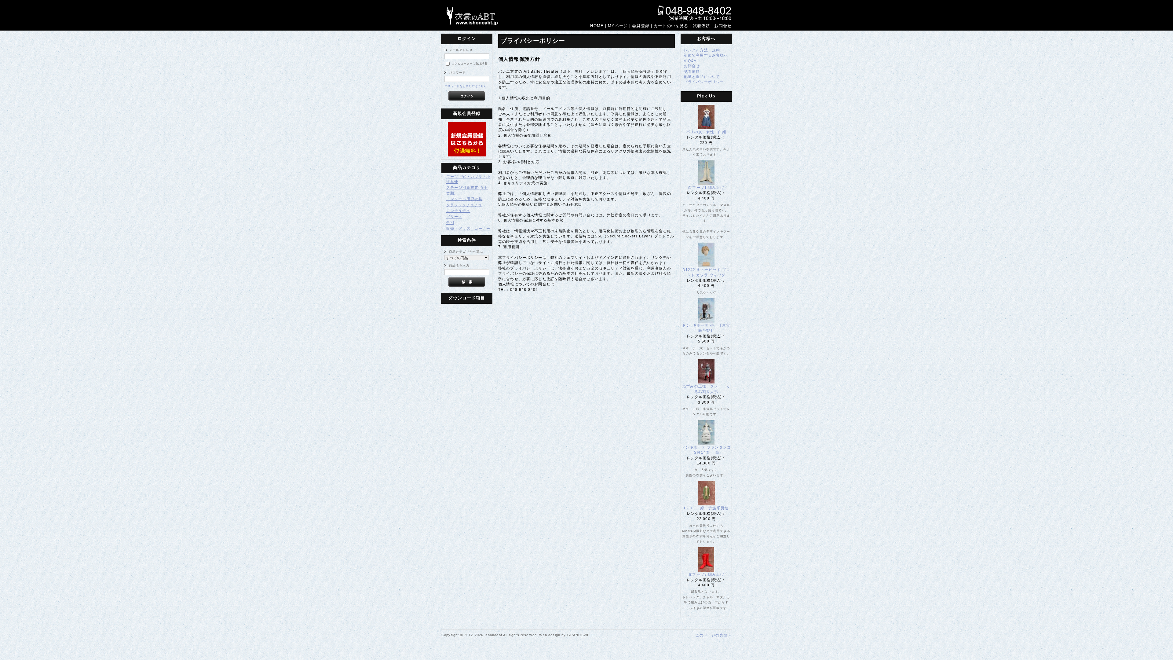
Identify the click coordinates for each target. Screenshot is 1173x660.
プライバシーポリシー (704, 82)
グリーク (454, 216)
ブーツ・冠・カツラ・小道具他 (468, 179)
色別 (450, 223)
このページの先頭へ (714, 635)
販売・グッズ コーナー (468, 228)
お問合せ (692, 66)
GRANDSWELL (580, 635)
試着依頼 (692, 71)
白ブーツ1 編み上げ (706, 187)
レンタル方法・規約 (702, 50)
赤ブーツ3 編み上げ (706, 574)
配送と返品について (702, 77)
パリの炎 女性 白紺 (706, 132)
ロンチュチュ (458, 211)
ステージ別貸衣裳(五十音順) (467, 190)
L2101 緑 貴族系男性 (708, 508)
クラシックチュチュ (464, 205)
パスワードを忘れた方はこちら (465, 86)
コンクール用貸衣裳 (464, 199)
